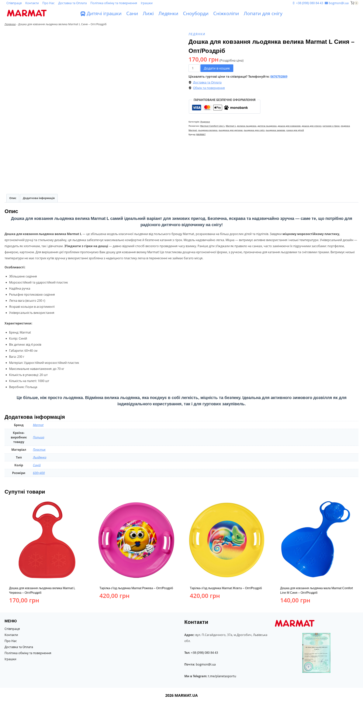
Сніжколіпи (226, 13)
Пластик (39, 450)
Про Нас (48, 3)
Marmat (38, 425)
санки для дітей (295, 130)
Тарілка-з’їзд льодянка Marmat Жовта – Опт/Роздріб (226, 588)
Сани (132, 13)
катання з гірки (331, 125)
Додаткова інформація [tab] (39, 198)
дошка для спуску (311, 125)
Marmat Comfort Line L (212, 125)
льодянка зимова (275, 130)
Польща (38, 437)
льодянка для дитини (231, 130)
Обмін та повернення (209, 88)
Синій (37, 465)
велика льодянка (246, 125)
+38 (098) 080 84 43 (204, 653)
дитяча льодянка (267, 125)
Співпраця (14, 3)
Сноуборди (196, 13)
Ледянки (168, 13)
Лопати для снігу (263, 13)
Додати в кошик (217, 68)
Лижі (148, 13)
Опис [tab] (12, 198)
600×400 (39, 473)
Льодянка (39, 457)
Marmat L (231, 125)
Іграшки (147, 3)
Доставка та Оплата (72, 3)
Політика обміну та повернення (113, 3)
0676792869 (278, 76)
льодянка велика (207, 130)
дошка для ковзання (289, 125)
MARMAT (201, 134)
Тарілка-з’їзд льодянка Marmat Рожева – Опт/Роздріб (136, 588)
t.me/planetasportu (222, 676)
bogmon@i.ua (206, 664)
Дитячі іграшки (104, 13)
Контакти (32, 3)
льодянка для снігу (254, 130)
